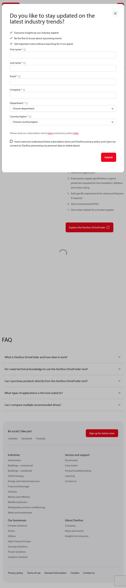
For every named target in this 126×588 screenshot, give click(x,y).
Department (17, 103)
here (50, 133)
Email (14, 76)
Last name (16, 62)
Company (16, 89)
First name (16, 49)
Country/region (19, 116)
